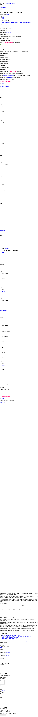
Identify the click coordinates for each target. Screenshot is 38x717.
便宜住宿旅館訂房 (3, 230)
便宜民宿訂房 (6, 248)
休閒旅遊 (7, 14)
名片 (3, 18)
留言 (9, 652)
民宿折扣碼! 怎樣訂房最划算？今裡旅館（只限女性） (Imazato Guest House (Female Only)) (16, 636)
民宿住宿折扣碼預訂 (3, 310)
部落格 (3, 17)
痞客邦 (7, 652)
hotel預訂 (3, 365)
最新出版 (3, 291)
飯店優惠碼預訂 (9, 77)
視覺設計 (7, 655)
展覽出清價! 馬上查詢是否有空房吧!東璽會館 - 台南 (10, 638)
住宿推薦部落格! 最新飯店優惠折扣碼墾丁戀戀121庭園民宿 (16, 22)
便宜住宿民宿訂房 (6, 75)
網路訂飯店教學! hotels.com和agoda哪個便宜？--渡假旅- (11, 635)
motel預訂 (3, 192)
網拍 (3, 252)
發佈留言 (2, 664)
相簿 (3, 16)
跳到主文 (1, 9)
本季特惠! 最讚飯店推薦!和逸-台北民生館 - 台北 (10, 637)
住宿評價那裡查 (4, 304)
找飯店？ (3, 7)
